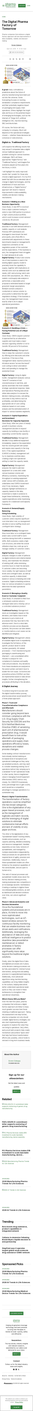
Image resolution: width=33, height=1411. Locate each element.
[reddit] (20, 59)
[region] (16, 1403)
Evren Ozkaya (16, 45)
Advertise (11, 1375)
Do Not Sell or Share (20, 1375)
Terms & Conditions (16, 1379)
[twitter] (16, 59)
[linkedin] (13, 59)
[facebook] (10, 59)
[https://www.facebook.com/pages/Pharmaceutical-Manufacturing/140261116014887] (14, 1369)
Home (4, 16)
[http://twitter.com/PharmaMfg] (18, 1369)
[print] (30, 59)
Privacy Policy (6, 1379)
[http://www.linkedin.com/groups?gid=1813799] (16, 1369)
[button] (3, 5)
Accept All (16, 1407)
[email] (23, 59)
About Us (4, 1375)
